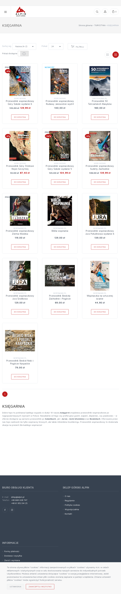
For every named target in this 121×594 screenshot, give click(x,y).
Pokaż (44, 46)
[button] (23, 53)
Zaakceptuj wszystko (40, 586)
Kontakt (68, 513)
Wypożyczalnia (72, 509)
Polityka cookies (72, 505)
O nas (67, 496)
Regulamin (70, 500)
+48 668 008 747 (19, 500)
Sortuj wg (6, 46)
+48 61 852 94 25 (19, 503)
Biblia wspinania (59, 230)
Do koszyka (20, 117)
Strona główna (85, 25)
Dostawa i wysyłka (13, 555)
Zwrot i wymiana (12, 560)
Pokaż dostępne (10, 53)
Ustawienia (15, 586)
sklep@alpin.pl (17, 497)
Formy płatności (11, 551)
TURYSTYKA (100, 25)
